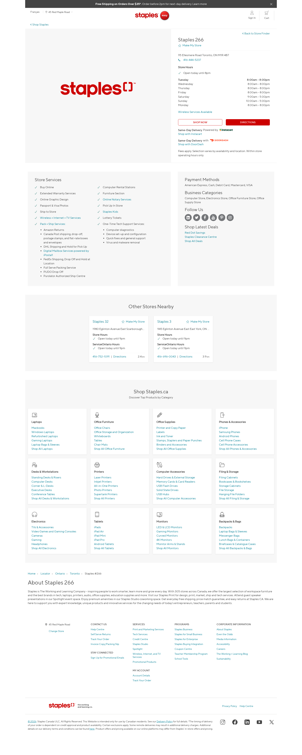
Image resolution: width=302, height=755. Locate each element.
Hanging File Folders (232, 494)
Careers (221, 648)
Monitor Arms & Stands (170, 544)
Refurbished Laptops (44, 436)
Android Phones (229, 436)
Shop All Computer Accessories (176, 498)
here (92, 728)
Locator (45, 573)
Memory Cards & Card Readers (175, 481)
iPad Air (99, 531)
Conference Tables (43, 494)
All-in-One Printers (106, 485)
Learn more (199, 4)
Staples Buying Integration (189, 643)
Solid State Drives (167, 490)
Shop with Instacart (190, 134)
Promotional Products (144, 661)
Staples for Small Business (188, 634)
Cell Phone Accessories (233, 444)
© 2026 (32, 721)
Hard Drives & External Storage (175, 477)
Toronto (75, 573)
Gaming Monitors (167, 531)
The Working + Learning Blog (232, 653)
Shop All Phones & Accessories (238, 448)
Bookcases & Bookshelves (235, 481)
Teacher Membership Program (191, 653)
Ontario (60, 573)
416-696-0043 (166, 356)
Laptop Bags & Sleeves (45, 444)
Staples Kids (110, 211)
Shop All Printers (104, 498)
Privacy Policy (229, 706)
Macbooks (37, 427)
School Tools (181, 658)
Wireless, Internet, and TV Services (147, 655)
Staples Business (183, 629)
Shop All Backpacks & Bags (235, 548)
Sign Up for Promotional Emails (107, 657)
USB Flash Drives (167, 485)
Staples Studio (140, 643)
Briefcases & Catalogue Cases (237, 544)
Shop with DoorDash (191, 144)
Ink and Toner (164, 436)
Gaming (36, 539)
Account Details (141, 675)
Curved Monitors (167, 535)
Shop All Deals (194, 241)
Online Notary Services (117, 199)
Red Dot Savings (195, 232)
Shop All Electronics (43, 548)
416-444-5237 (192, 60)
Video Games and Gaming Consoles (53, 531)
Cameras (37, 535)
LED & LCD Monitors (169, 527)
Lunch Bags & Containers (234, 539)
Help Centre (97, 629)
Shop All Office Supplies (171, 448)
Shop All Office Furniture (109, 448)
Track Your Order (100, 639)
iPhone (223, 427)
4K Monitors (164, 539)
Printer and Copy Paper (171, 427)
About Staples (224, 629)
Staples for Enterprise (186, 639)
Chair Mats (101, 444)
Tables (98, 440)
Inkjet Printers (103, 481)
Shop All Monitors (167, 548)
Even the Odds (225, 634)
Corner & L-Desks (42, 485)
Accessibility (223, 643)
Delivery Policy (165, 721)
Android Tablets (104, 544)
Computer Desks (42, 481)
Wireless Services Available (195, 112)
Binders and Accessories (171, 444)
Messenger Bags (229, 535)
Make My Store (191, 45)
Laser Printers (102, 477)
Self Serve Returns (101, 634)
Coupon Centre (183, 648)
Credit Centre (140, 639)
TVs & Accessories (42, 527)
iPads (97, 527)
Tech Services (140, 634)
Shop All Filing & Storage (234, 498)
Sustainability (224, 658)
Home (31, 573)
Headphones (39, 544)
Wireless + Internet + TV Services (60, 217)
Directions (248, 122)
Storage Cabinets (230, 485)
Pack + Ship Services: (53, 224)
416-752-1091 (101, 356)
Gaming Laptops (41, 440)
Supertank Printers (105, 494)
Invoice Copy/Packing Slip (105, 643)
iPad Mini (100, 535)
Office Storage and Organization (114, 432)
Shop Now (200, 122)
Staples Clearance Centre (201, 237)
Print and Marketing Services (148, 629)
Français (34, 12)
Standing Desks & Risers (46, 477)
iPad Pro (99, 539)
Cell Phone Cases (230, 440)
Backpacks (225, 527)
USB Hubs (162, 494)
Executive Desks (41, 490)
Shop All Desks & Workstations (50, 498)
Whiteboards (102, 436)
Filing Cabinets (228, 477)
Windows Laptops (42, 432)
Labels (160, 432)
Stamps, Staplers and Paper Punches (179, 440)
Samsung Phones (229, 432)
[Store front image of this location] (98, 90)
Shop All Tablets (104, 548)
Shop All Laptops (42, 448)
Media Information (226, 639)
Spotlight (137, 648)
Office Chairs (102, 427)
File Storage (226, 490)
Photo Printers (103, 490)
